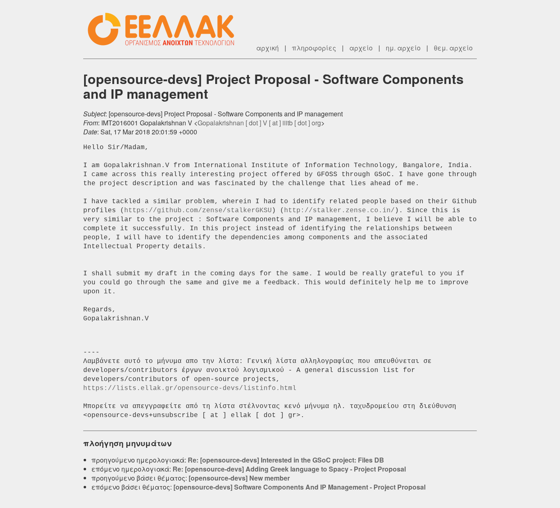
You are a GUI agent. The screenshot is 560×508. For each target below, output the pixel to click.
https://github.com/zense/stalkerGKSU (198, 210)
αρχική (267, 47)
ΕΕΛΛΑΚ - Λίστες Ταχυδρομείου (165, 29)
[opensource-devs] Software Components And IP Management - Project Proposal (299, 487)
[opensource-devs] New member (239, 478)
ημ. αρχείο (403, 47)
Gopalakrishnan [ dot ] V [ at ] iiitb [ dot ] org (259, 122)
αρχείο (361, 47)
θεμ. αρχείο (453, 47)
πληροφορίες (314, 47)
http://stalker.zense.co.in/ (339, 210)
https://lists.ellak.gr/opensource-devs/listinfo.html (189, 388)
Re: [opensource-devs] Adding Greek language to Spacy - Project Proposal (289, 469)
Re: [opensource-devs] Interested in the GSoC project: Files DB (286, 460)
